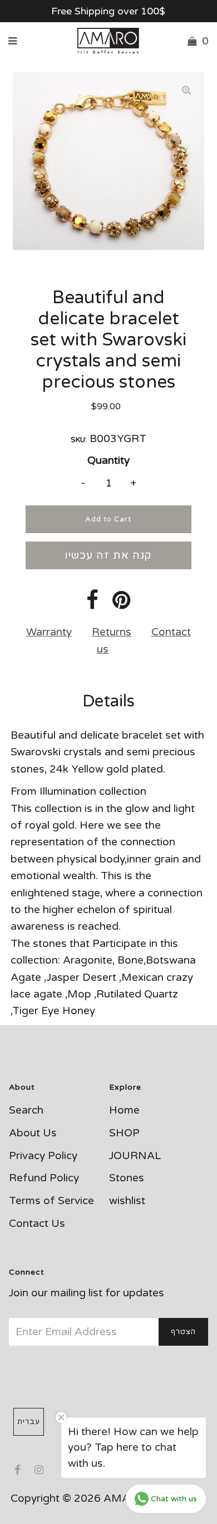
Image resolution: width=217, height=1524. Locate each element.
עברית (28, 1421)
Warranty (49, 632)
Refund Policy (44, 1178)
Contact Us (37, 1223)
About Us (33, 1133)
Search (26, 1110)
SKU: (79, 439)
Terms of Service (51, 1201)
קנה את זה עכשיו (108, 555)
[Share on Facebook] (92, 604)
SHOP (124, 1133)
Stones (126, 1178)
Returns (111, 632)
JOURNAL (135, 1156)
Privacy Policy (43, 1156)
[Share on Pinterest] (121, 604)
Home (124, 1110)
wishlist (127, 1201)
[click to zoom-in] (186, 90)
